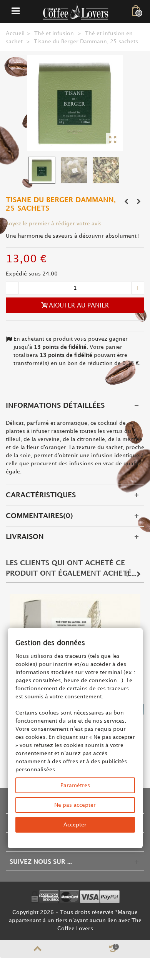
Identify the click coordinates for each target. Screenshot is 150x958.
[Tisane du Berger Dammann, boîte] (75, 103)
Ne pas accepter (75, 805)
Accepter (75, 824)
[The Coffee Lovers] (75, 11)
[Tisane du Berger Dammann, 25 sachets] (74, 170)
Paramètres (75, 785)
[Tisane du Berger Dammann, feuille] (106, 170)
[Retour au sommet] (37, 949)
